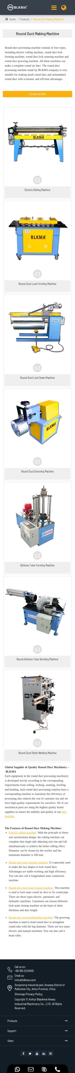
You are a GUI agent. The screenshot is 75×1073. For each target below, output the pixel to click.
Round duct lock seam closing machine (31, 887)
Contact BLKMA (37, 94)
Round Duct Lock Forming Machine (37, 283)
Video (10, 1040)
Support (11, 1031)
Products (24, 19)
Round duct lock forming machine (28, 862)
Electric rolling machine (22, 832)
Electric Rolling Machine (37, 190)
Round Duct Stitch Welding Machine (37, 753)
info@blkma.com (25, 980)
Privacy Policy (34, 994)
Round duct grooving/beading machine (31, 917)
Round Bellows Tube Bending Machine (37, 659)
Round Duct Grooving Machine (37, 471)
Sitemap (20, 994)
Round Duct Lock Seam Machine (37, 377)
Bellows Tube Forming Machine (37, 565)
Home (12, 19)
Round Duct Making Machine (48, 19)
